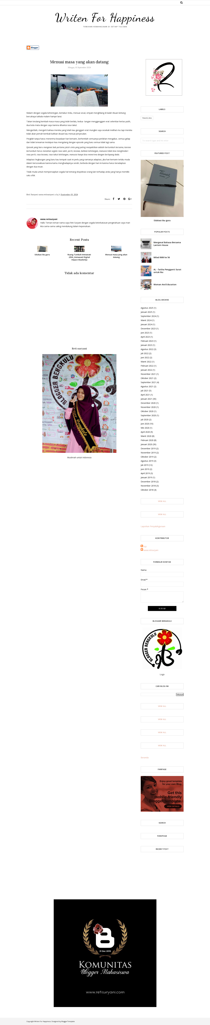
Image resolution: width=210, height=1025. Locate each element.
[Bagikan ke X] (119, 199)
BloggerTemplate (68, 1021)
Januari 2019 (146, 477)
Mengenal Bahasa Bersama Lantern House (167, 243)
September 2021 (148, 382)
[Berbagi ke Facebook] (113, 199)
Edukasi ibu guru (162, 220)
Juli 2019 (144, 465)
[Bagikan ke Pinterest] (124, 199)
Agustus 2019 (147, 461)
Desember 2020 (148, 403)
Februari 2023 (147, 341)
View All (162, 501)
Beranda (145, 757)
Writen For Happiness (105, 18)
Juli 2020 (144, 419)
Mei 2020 (145, 427)
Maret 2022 (146, 361)
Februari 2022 (147, 365)
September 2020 (148, 415)
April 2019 (145, 473)
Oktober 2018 (147, 489)
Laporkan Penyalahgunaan (153, 526)
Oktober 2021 (147, 378)
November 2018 (148, 485)
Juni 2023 (145, 332)
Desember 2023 (148, 328)
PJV (145, 546)
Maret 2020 (146, 436)
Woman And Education (165, 284)
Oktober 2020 (147, 411)
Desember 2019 (148, 448)
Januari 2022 (146, 370)
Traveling (147, 118)
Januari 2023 (146, 345)
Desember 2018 (148, 481)
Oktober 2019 (147, 456)
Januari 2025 (146, 312)
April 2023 (145, 336)
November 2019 (148, 452)
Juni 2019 (145, 469)
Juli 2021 (144, 390)
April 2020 (145, 432)
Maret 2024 (146, 320)
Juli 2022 (144, 353)
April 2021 (145, 394)
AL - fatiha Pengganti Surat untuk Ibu (167, 271)
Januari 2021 (146, 398)
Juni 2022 (145, 357)
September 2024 (148, 316)
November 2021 (148, 374)
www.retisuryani (151, 550)
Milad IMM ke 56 (162, 257)
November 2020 (148, 407)
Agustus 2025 (147, 307)
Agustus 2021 (147, 386)
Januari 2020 (146, 444)
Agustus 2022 (147, 349)
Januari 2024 (146, 324)
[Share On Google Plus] (129, 199)
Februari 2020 (147, 440)
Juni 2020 (145, 423)
